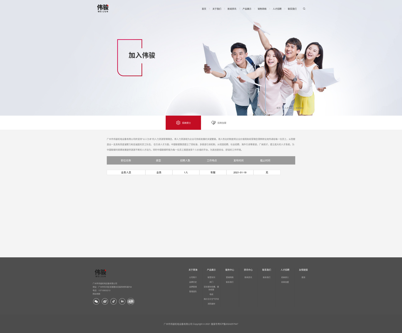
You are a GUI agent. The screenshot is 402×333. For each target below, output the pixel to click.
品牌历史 (193, 282)
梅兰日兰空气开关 (211, 299)
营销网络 (230, 277)
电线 (211, 294)
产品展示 (247, 8)
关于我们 (216, 8)
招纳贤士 (285, 277)
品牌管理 (193, 286)
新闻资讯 (232, 8)
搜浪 (303, 277)
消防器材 (211, 303)
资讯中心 (248, 269)
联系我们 (292, 8)
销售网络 (262, 8)
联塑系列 (211, 277)
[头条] (130, 301)
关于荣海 (193, 269)
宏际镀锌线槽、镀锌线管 (211, 288)
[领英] (122, 301)
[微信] (96, 301)
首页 (204, 8)
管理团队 (193, 291)
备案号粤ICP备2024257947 (224, 323)
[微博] (104, 301)
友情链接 (303, 269)
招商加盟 (285, 282)
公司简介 (193, 277)
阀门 (211, 282)
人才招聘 (277, 8)
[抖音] (113, 301)
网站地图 (96, 293)
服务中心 (229, 269)
